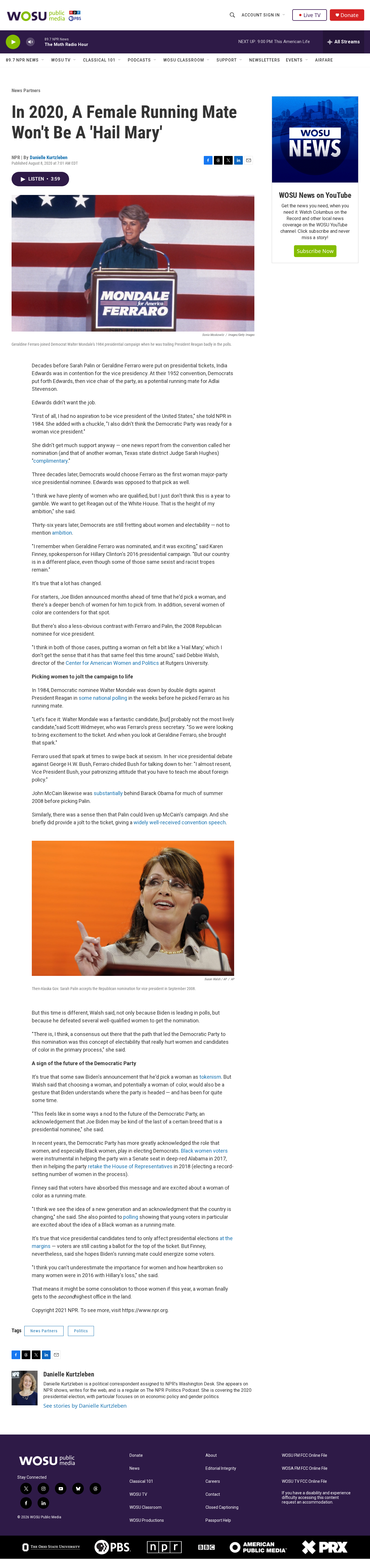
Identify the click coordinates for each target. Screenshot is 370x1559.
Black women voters (204, 1151)
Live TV (312, 15)
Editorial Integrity (221, 1468)
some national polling (103, 698)
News (135, 1468)
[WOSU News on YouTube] (315, 139)
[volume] (30, 42)
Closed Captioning (222, 1507)
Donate (349, 15)
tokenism (210, 1077)
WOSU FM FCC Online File (304, 1455)
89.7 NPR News (22, 60)
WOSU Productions (147, 1520)
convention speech (204, 822)
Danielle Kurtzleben (48, 157)
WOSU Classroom (183, 60)
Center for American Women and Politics (112, 663)
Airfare (324, 60)
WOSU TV (61, 60)
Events (294, 60)
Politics (81, 1331)
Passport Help (218, 1520)
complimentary (50, 461)
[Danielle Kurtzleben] (25, 1388)
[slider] (39, 42)
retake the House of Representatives (130, 1166)
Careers (213, 1481)
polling (130, 1217)
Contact (213, 1494)
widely (141, 822)
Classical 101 (99, 60)
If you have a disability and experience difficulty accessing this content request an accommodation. (316, 1497)
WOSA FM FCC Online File (305, 1468)
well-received (164, 822)
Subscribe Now (315, 251)
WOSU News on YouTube (315, 195)
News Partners (26, 90)
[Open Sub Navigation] (284, 15)
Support (227, 60)
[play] (13, 42)
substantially (108, 793)
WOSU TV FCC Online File (304, 1481)
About (211, 1455)
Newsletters (264, 60)
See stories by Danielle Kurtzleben (85, 1405)
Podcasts (139, 60)
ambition (62, 533)
